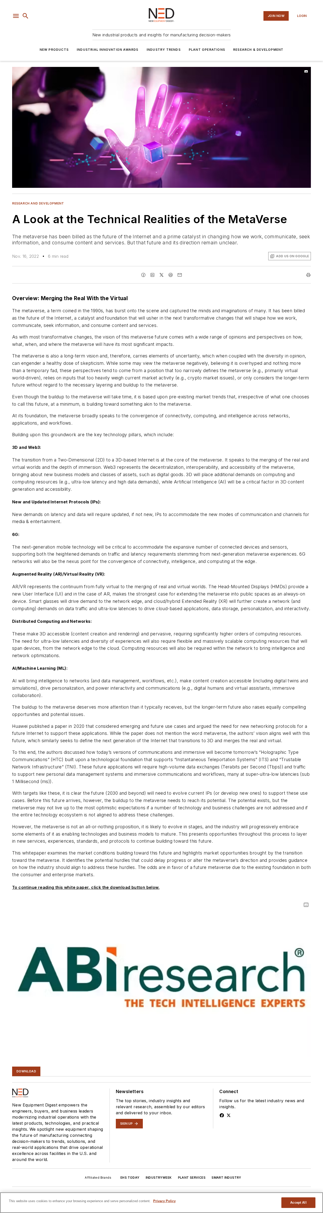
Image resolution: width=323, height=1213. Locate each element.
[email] (179, 274)
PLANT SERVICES (192, 1177)
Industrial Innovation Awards (108, 49)
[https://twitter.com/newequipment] (228, 1115)
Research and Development (38, 203)
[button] (16, 16)
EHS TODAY (130, 1177)
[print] (308, 274)
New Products (54, 49)
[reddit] (170, 274)
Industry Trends (164, 49)
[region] (161, 1202)
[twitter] (161, 274)
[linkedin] (152, 274)
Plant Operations (207, 49)
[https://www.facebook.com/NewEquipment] (221, 1115)
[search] (25, 16)
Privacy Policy (164, 1201)
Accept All (298, 1202)
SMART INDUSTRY (226, 1177)
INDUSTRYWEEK (159, 1177)
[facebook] (143, 274)
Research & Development (258, 49)
